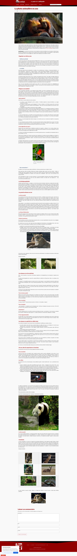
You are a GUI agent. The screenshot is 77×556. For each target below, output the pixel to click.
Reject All (10, 552)
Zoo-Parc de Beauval (49, 48)
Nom (18, 523)
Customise (5, 552)
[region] (10, 550)
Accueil (17, 4)
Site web (19, 530)
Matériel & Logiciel (34, 4)
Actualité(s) (22, 4)
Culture (40, 4)
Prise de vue (27, 4)
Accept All (15, 552)
